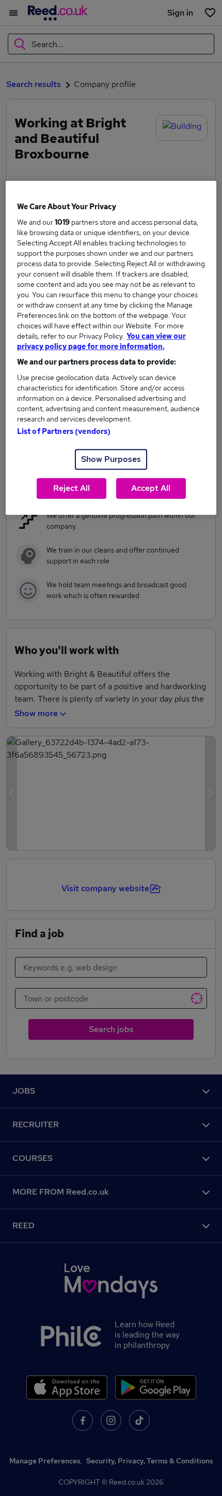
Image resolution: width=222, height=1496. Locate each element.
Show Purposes (111, 459)
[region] (111, 348)
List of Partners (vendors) (64, 431)
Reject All (71, 488)
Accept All (150, 488)
